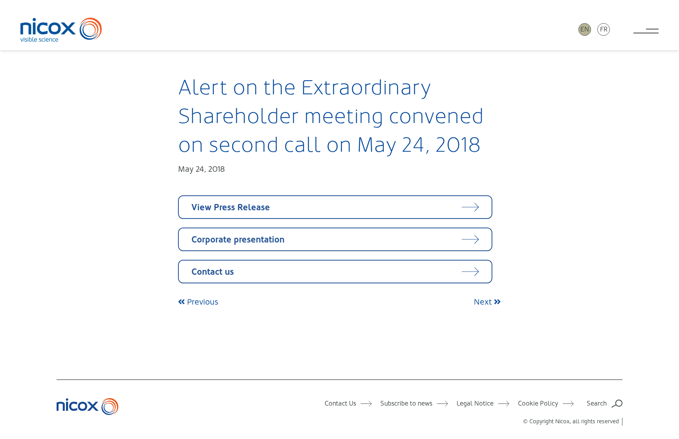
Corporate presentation (237, 239)
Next (484, 302)
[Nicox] (61, 29)
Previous (201, 302)
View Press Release (230, 207)
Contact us (212, 272)
